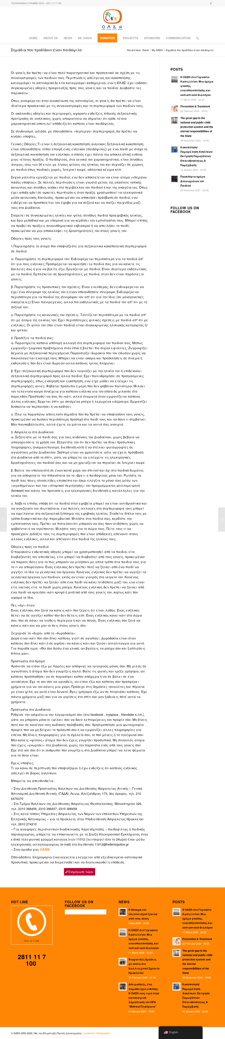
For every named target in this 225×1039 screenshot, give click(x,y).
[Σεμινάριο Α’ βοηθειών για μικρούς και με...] (221, 519)
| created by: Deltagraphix (96, 1033)
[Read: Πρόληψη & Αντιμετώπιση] (174, 109)
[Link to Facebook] (210, 3)
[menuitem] (33, 38)
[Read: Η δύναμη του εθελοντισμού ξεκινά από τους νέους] (123, 912)
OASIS (44, 849)
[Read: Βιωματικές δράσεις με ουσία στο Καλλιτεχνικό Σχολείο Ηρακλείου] (123, 962)
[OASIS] (112, 20)
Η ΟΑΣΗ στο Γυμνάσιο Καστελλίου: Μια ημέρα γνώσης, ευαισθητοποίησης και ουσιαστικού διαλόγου (144, 939)
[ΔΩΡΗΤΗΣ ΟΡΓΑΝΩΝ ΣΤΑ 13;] (3, 519)
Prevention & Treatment (195, 106)
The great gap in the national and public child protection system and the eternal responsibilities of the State (196, 127)
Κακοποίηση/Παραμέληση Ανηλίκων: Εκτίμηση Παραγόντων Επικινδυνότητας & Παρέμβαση (196, 156)
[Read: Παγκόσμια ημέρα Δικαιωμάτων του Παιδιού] (174, 179)
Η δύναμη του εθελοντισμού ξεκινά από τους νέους (143, 914)
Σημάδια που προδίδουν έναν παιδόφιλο (46, 49)
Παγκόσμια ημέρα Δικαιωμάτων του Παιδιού (192, 181)
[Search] (196, 38)
